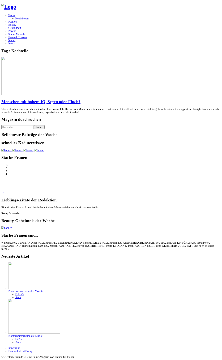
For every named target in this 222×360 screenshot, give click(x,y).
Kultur (11, 40)
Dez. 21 (19, 338)
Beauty (12, 24)
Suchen (39, 127)
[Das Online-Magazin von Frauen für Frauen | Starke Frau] (8, 7)
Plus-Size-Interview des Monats (25, 291)
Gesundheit (14, 27)
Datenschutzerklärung (20, 351)
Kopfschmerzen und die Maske (25, 335)
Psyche (12, 30)
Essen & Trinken (17, 37)
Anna (18, 297)
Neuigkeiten (22, 18)
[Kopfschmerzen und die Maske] (34, 332)
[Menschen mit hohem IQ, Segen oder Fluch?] (25, 94)
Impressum (14, 347)
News (11, 43)
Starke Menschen (17, 34)
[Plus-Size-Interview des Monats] (34, 287)
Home (11, 15)
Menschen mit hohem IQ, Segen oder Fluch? (40, 101)
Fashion (12, 21)
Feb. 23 (19, 294)
